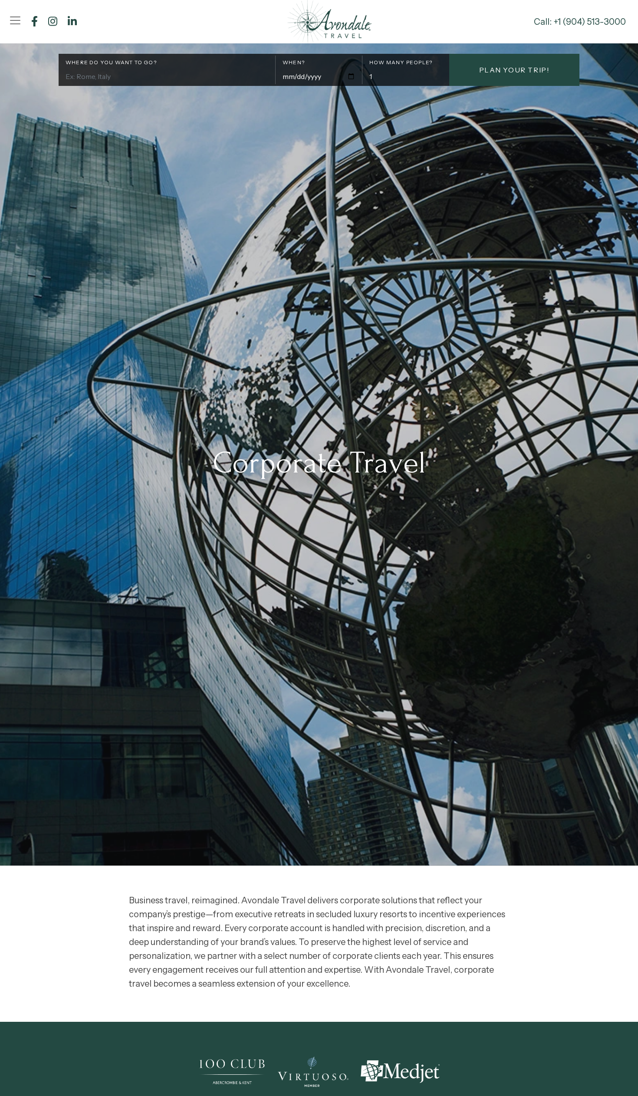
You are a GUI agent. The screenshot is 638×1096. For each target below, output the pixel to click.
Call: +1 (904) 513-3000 (580, 21)
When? (294, 62)
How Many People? (400, 62)
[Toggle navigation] (15, 20)
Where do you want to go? (111, 62)
